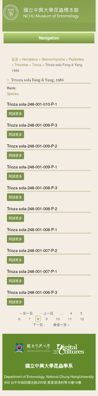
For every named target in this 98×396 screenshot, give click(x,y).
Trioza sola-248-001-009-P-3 (32, 125)
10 (58, 318)
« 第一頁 (26, 313)
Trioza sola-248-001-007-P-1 (32, 271)
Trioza (36, 64)
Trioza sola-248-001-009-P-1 (32, 167)
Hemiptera (30, 59)
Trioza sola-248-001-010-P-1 (32, 104)
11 (70, 318)
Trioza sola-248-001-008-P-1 (32, 229)
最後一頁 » (61, 324)
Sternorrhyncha (53, 59)
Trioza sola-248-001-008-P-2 (32, 208)
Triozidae (21, 64)
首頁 (15, 59)
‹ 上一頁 (47, 313)
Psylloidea (76, 59)
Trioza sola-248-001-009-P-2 (32, 146)
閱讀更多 (16, 113)
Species (13, 93)
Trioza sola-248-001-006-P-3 (32, 292)
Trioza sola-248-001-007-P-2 (32, 250)
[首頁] (41, 20)
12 (82, 318)
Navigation (49, 38)
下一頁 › (39, 324)
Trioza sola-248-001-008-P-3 (32, 188)
